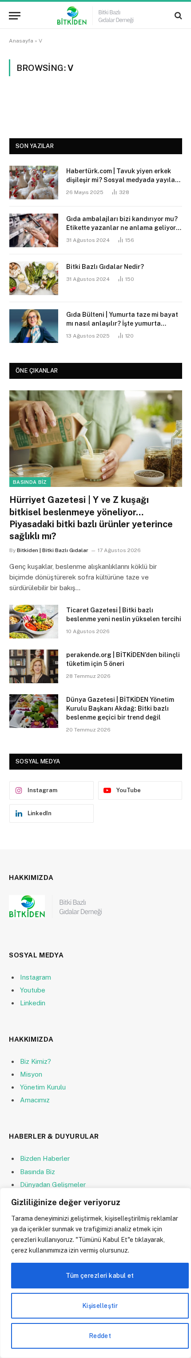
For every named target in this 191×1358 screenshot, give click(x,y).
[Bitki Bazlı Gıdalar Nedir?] (33, 278)
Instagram (35, 977)
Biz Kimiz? (35, 1061)
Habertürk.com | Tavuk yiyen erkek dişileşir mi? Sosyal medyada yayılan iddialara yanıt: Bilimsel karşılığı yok (122, 179)
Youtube (32, 990)
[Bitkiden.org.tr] (95, 16)
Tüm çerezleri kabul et (100, 1275)
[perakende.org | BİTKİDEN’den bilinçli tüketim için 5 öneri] (33, 666)
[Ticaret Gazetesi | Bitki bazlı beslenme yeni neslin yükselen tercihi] (33, 621)
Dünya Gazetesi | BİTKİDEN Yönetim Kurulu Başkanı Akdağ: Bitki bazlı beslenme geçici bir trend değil (120, 708)
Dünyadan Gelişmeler (53, 1184)
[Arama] (177, 16)
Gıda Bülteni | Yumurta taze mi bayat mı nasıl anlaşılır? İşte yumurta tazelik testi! (122, 323)
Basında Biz (30, 482)
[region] (95, 1273)
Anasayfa (21, 41)
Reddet (100, 1335)
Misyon (31, 1074)
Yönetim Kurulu (43, 1087)
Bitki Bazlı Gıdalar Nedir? (105, 266)
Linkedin (32, 1003)
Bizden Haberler (45, 1158)
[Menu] (14, 16)
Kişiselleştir (100, 1305)
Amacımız (35, 1100)
